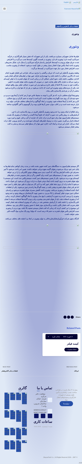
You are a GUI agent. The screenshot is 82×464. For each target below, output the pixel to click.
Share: (77, 317)
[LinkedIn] (65, 317)
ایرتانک (76, 371)
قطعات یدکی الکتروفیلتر (10, 371)
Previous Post (71, 367)
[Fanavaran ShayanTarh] (72, 8)
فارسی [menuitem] (75, 2)
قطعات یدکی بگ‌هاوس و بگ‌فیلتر (67, 26)
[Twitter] (68, 317)
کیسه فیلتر (72, 343)
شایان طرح (56, 336)
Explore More (71, 349)
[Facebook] (72, 317)
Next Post (6, 367)
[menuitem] (76, 2)
